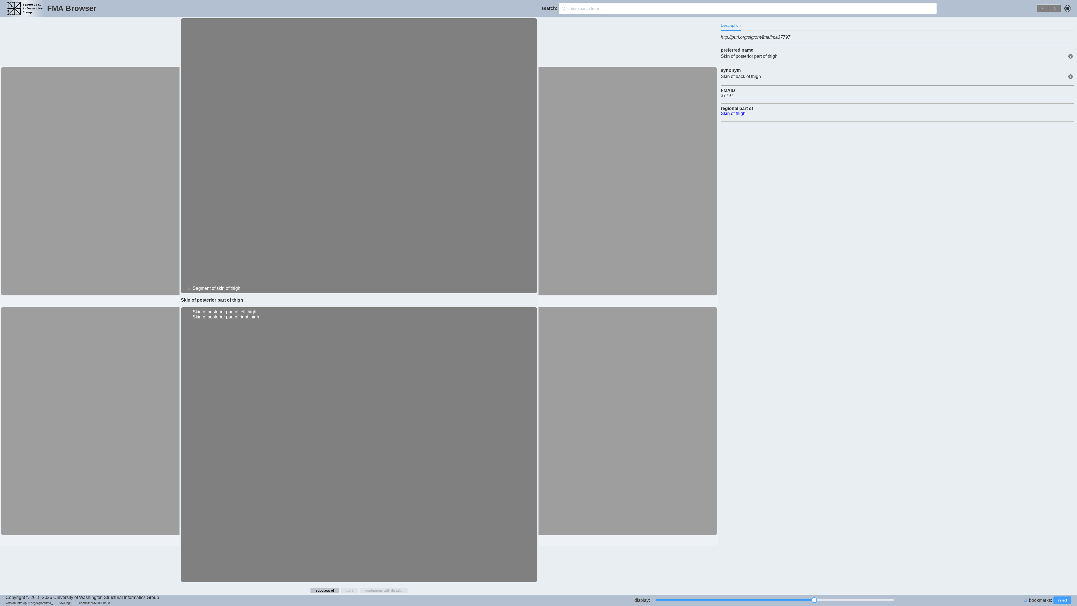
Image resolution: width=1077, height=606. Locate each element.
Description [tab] (731, 25)
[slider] (774, 600)
